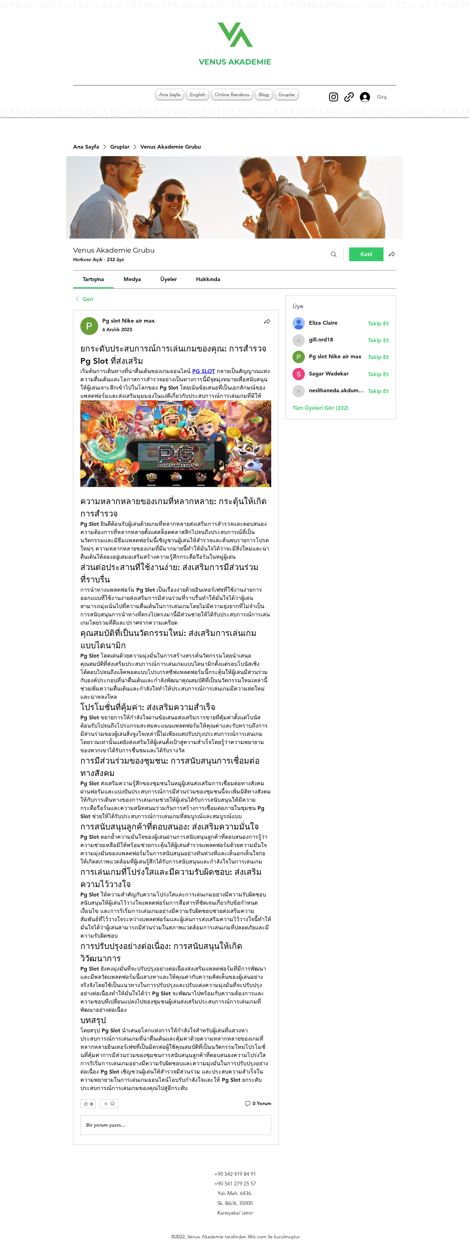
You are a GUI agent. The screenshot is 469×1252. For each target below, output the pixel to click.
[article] (175, 727)
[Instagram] (334, 97)
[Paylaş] (267, 321)
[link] (93, 279)
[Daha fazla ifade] (109, 1103)
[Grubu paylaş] (392, 254)
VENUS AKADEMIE (235, 62)
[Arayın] (334, 254)
